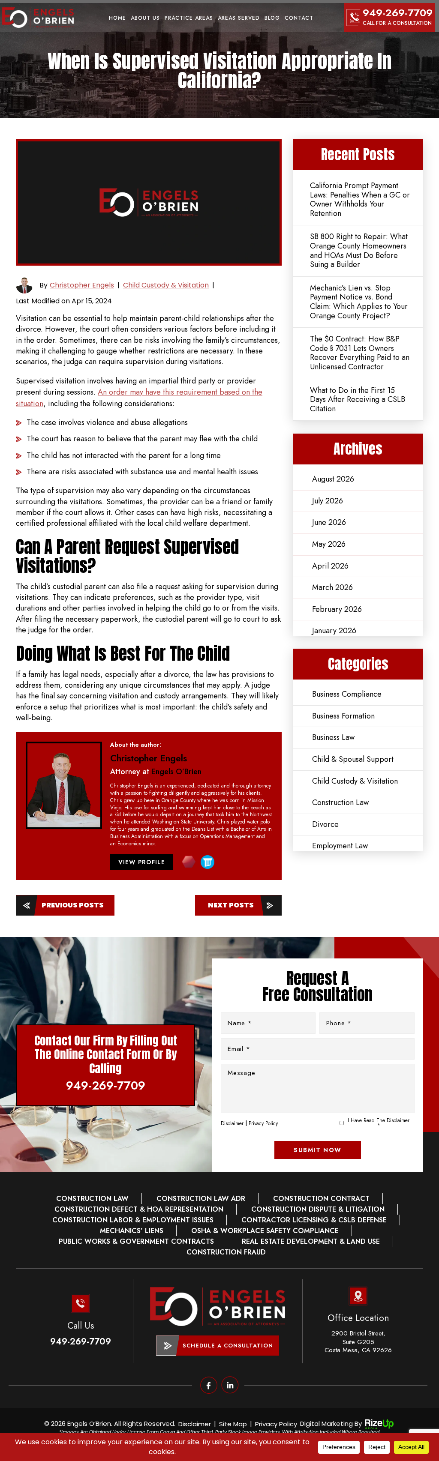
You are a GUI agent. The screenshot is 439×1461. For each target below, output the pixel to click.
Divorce (325, 824)
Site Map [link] (233, 1424)
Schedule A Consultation (228, 1345)
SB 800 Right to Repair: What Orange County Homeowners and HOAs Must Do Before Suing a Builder (359, 250)
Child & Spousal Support (353, 759)
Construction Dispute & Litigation (318, 1209)
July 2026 (327, 500)
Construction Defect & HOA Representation (138, 1209)
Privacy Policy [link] (276, 1424)
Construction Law (340, 802)
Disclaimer (232, 1123)
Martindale (188, 862)
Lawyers (207, 862)
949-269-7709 (398, 12)
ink (230, 1385)
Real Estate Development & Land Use (311, 1241)
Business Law (333, 737)
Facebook (209, 1385)
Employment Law (340, 845)
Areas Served (239, 18)
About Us (145, 18)
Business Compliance (347, 694)
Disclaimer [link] (194, 1424)
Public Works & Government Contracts (136, 1241)
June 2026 (329, 522)
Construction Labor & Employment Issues (132, 1220)
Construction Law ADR (200, 1198)
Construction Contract (321, 1198)
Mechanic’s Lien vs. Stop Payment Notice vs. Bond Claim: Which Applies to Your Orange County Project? (359, 301)
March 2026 (332, 587)
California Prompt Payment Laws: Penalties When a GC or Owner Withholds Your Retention (360, 199)
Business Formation (343, 716)
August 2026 (333, 479)
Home (117, 18)
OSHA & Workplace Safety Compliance (265, 1230)
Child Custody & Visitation (166, 285)
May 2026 (329, 544)
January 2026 (334, 630)
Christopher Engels (82, 285)
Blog (272, 18)
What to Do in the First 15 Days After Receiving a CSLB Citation (357, 399)
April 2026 (330, 566)
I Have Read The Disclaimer (378, 1123)
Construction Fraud (226, 1252)
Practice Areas (189, 18)
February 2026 (337, 609)
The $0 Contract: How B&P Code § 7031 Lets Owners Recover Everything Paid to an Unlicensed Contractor (359, 352)
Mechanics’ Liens (131, 1230)
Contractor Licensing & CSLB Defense (314, 1220)
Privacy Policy (263, 1123)
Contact (299, 18)
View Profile (141, 862)
